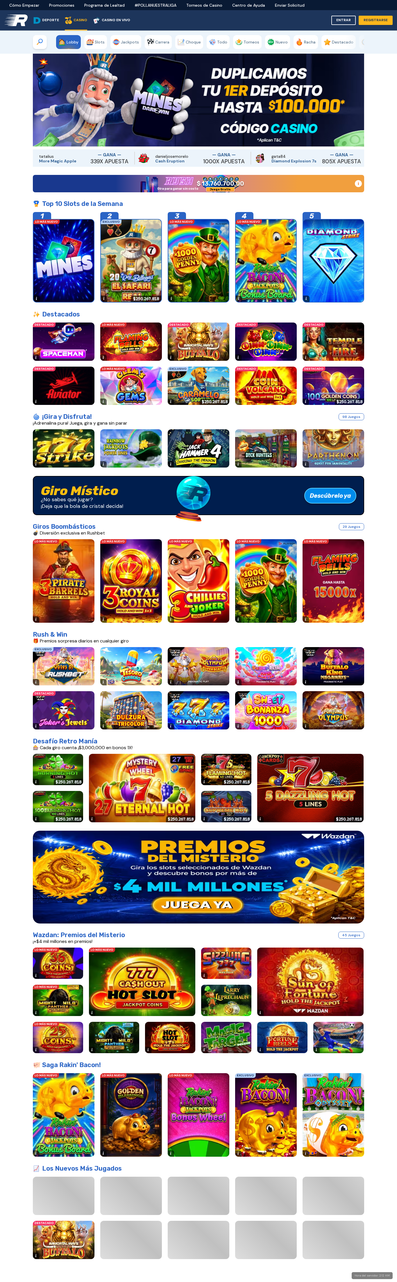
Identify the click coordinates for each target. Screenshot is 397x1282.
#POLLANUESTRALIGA (155, 5)
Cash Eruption (66, 161)
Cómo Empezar (24, 5)
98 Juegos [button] (351, 416)
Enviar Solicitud (290, 5)
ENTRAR (343, 20)
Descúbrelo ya (330, 495)
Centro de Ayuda (248, 5)
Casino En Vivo (116, 20)
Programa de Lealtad (104, 5)
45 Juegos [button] (351, 935)
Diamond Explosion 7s (190, 161)
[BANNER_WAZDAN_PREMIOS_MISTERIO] (198, 877)
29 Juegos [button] (351, 526)
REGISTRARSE (376, 20)
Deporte (50, 20)
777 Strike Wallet (302, 161)
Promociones (61, 5)
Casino (80, 20)
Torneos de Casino (204, 5)
